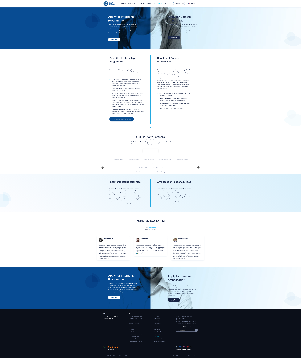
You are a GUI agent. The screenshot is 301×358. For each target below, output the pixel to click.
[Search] (186, 3)
